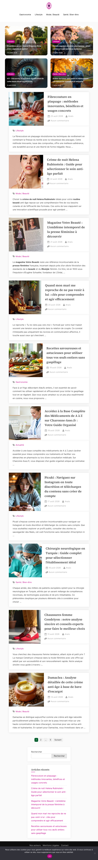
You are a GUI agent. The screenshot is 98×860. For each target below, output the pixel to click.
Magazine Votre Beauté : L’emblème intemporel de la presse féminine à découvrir (48, 804)
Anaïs (70, 116)
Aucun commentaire (60, 120)
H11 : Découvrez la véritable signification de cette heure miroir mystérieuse (25, 79)
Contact (65, 845)
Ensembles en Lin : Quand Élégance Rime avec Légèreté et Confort (24, 47)
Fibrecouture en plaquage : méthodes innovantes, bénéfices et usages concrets (48, 779)
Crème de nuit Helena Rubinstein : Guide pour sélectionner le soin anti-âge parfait (48, 791)
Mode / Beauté (52, 14)
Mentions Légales (51, 845)
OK (49, 856)
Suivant (58, 740)
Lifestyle (38, 14)
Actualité (20, 445)
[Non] (95, 853)
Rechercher (36, 751)
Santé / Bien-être (71, 14)
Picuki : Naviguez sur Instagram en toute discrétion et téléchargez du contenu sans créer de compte (63, 486)
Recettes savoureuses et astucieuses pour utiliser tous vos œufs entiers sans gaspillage (49, 829)
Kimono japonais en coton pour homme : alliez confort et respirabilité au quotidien (71, 47)
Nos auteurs (35, 845)
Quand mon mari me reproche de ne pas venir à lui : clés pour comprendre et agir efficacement (48, 817)
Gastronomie (25, 14)
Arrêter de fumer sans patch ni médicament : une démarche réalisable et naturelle (71, 79)
